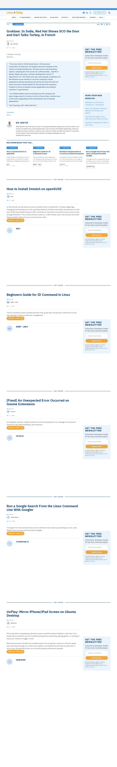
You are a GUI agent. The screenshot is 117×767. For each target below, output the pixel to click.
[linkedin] (87, 13)
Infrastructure (40, 17)
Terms (105, 75)
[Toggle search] (109, 13)
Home (8, 24)
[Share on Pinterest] (107, 24)
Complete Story (14, 220)
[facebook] (84, 13)
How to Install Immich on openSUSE (16, 153)
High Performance (79, 17)
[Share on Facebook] (101, 24)
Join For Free (97, 68)
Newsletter (101, 12)
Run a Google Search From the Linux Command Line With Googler (97, 154)
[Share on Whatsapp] (109, 24)
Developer (54, 17)
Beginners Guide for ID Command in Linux (41, 153)
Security (65, 17)
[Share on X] (104, 24)
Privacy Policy (91, 77)
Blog (101, 17)
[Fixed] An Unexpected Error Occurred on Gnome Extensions (72, 153)
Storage (92, 17)
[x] (90, 13)
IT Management (25, 17)
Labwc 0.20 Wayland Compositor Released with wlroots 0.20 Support (96, 111)
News (14, 17)
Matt (16, 54)
